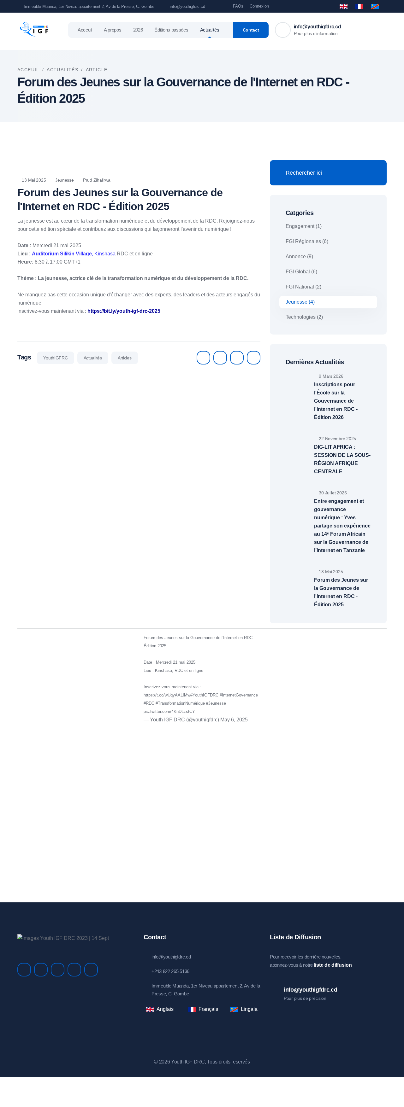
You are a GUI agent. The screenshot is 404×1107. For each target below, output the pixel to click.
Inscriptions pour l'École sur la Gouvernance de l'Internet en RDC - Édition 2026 (336, 401)
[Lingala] (375, 6)
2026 (138, 29)
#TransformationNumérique (180, 703)
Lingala (249, 1009)
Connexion (259, 6)
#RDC (149, 703)
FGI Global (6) (301, 271)
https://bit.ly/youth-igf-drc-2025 (123, 311)
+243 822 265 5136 (170, 971)
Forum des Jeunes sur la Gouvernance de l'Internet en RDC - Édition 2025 (341, 592)
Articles (125, 357)
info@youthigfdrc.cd (187, 6)
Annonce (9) (299, 256)
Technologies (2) (304, 317)
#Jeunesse (216, 703)
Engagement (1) (304, 226)
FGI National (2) (303, 286)
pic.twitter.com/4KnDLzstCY (169, 711)
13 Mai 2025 (33, 180)
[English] (344, 6)
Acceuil (85, 29)
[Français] (359, 6)
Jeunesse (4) (300, 302)
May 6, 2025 (234, 719)
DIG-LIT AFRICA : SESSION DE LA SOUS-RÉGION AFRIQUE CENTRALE (342, 459)
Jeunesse (64, 180)
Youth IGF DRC (188, 1061)
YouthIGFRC (55, 357)
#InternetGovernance (239, 695)
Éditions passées (171, 29)
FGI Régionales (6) (307, 241)
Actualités (209, 29)
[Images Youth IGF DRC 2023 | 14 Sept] (63, 938)
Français (208, 1009)
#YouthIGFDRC (204, 695)
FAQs (238, 6)
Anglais (165, 1009)
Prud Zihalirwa (96, 180)
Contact (251, 29)
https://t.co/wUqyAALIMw (167, 695)
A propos (113, 29)
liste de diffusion (333, 965)
